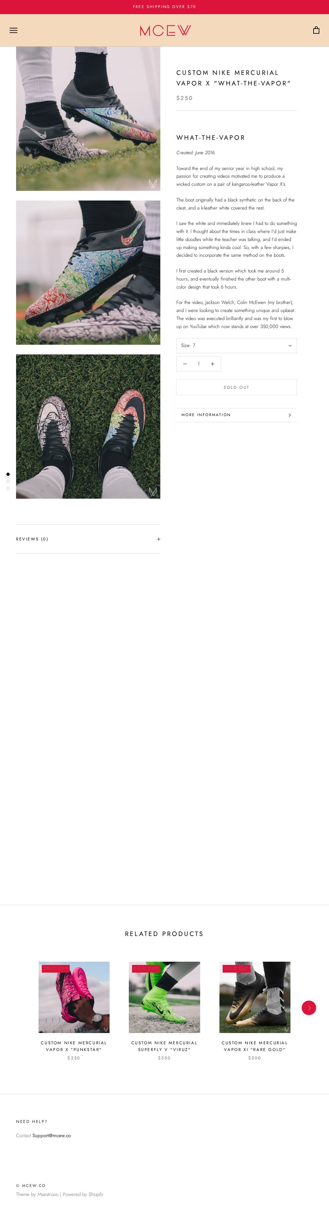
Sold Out (237, 387)
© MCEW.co (31, 1186)
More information (206, 415)
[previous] (20, 1008)
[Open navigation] (13, 30)
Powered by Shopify (83, 1194)
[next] (309, 1008)
